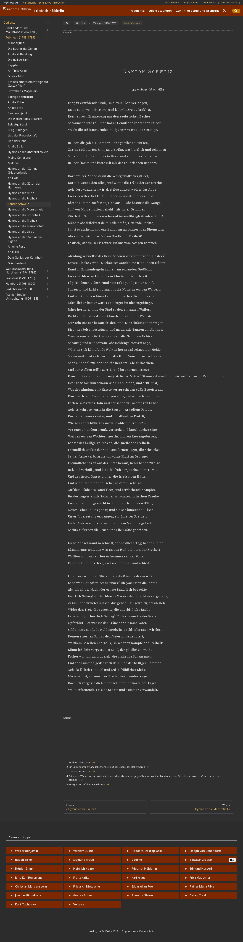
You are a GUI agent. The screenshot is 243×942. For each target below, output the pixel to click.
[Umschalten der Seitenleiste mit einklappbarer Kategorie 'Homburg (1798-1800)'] (47, 284)
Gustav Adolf (16, 76)
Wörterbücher (229, 2)
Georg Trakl (198, 895)
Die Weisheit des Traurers (25, 119)
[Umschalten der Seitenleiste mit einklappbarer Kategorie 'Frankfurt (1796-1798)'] (47, 278)
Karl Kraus (138, 878)
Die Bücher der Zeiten (22, 49)
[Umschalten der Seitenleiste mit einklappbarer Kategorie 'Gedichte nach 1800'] (47, 289)
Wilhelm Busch (83, 851)
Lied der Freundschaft (22, 135)
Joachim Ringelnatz (28, 895)
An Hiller (13, 252)
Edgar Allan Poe (142, 886)
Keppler (13, 65)
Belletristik (210, 2)
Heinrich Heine (83, 868)
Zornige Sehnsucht (20, 97)
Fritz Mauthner (200, 878)
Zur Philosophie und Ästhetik (197, 11)
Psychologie (191, 2)
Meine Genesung (19, 158)
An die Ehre (15, 108)
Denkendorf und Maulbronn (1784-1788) (21, 30)
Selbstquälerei (17, 124)
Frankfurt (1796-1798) (20, 278)
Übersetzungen (160, 11)
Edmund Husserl (201, 868)
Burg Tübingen (18, 130)
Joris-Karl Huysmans (28, 878)
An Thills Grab (17, 71)
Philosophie (172, 2)
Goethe (136, 860)
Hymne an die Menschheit (25, 209)
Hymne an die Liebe (21, 232)
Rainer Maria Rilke (202, 886)
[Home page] (66, 23)
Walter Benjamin (26, 851)
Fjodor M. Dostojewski (146, 851)
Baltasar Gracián (201, 860)
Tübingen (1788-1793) (20, 37)
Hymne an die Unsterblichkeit (28, 152)
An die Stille (15, 146)
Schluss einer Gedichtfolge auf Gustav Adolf (28, 84)
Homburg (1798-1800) (20, 284)
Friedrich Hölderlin (144, 868)
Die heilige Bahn (19, 60)
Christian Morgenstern (31, 886)
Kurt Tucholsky (25, 904)
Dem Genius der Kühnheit (25, 257)
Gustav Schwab (83, 895)
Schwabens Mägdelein (23, 91)
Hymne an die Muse (21, 193)
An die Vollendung (20, 54)
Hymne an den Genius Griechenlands (22, 170)
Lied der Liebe (17, 141)
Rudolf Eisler (23, 860)
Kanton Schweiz (18, 204)
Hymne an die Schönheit (24, 215)
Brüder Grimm (24, 868)
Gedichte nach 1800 (19, 289)
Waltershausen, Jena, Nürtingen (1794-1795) (21, 271)
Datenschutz (146, 931)
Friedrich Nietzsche (86, 886)
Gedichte (138, 11)
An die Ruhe (16, 102)
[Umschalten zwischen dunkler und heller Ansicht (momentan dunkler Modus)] (224, 10)
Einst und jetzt (17, 113)
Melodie (13, 163)
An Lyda (13, 178)
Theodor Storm (142, 895)
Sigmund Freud (83, 860)
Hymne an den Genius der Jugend (25, 239)
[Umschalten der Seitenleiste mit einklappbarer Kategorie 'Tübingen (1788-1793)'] (47, 38)
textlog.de (11, 2)
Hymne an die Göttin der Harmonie (24, 185)
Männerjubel (16, 43)
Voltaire (78, 904)
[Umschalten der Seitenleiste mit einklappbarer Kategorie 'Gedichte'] (47, 23)
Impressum (129, 931)
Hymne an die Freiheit (22, 198)
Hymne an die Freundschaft (26, 226)
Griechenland (17, 263)
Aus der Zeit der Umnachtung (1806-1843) (23, 296)
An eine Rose (16, 246)
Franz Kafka (81, 878)
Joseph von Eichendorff (205, 851)
